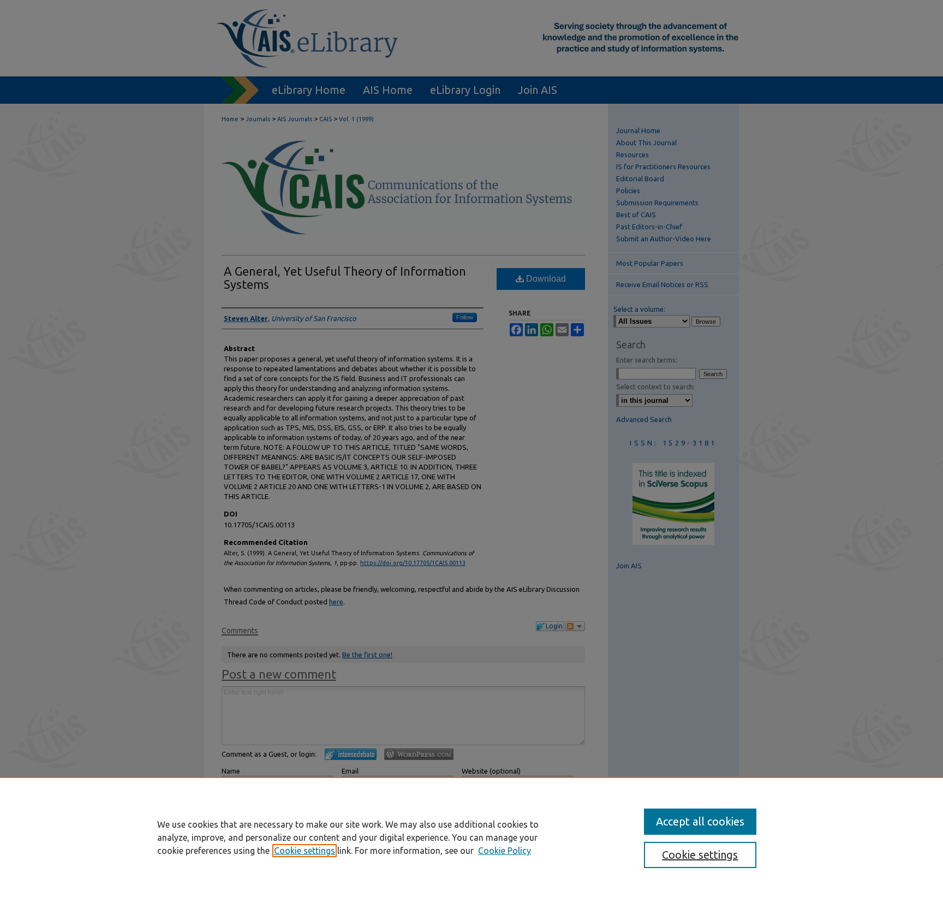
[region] (471, 837)
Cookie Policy (504, 851)
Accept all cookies (700, 821)
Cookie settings (304, 851)
